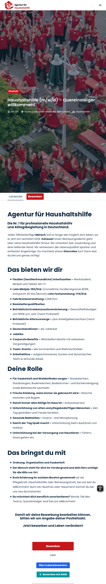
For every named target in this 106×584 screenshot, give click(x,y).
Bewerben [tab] (35, 196)
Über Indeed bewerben (53, 565)
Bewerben (53, 546)
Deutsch (13, 91)
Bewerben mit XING (55, 574)
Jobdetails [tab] (15, 196)
